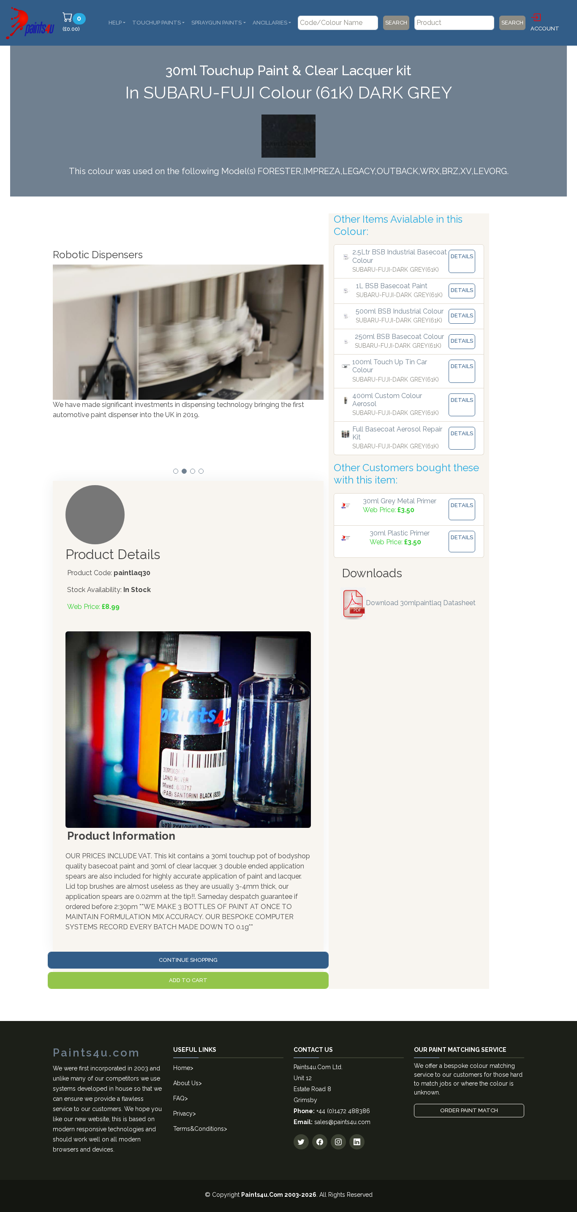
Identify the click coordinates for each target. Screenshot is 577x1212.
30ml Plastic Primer (400, 533)
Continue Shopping (188, 960)
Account (545, 28)
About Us (186, 1083)
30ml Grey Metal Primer (399, 501)
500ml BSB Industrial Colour (400, 311)
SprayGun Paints (216, 22)
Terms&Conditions (198, 1128)
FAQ (179, 1098)
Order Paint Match (469, 1110)
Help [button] (115, 22)
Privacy (183, 1113)
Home (181, 1068)
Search (396, 22)
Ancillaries (270, 22)
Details (462, 256)
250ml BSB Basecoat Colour (399, 337)
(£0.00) (75, 23)
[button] (175, 471)
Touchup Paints (156, 22)
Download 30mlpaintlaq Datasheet (421, 603)
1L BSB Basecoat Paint (391, 286)
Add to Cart (188, 980)
